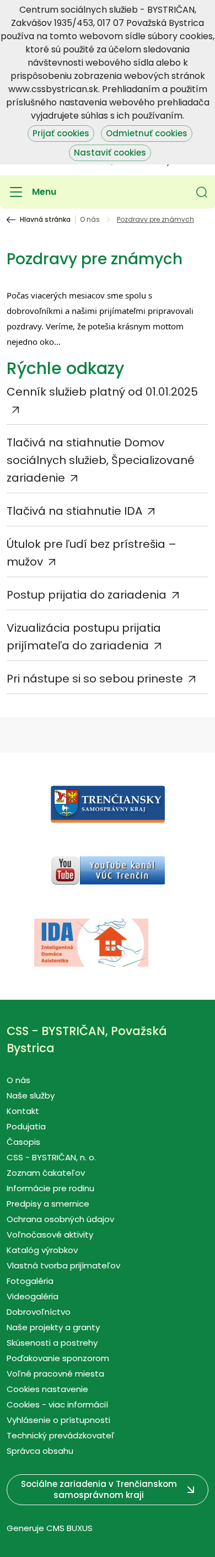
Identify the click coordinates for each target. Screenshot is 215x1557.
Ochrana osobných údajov (60, 1219)
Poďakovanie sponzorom (58, 1358)
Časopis (23, 1142)
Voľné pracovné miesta (55, 1373)
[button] (202, 192)
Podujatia (26, 1126)
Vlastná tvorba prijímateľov (63, 1265)
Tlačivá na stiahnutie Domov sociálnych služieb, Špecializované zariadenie (101, 460)
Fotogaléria (30, 1281)
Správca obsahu (40, 1451)
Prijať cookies (61, 133)
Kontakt (23, 1111)
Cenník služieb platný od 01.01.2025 (102, 391)
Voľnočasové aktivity (50, 1234)
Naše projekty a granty (53, 1327)
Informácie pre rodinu (50, 1188)
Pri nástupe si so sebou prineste (95, 678)
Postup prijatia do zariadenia (86, 594)
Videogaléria (32, 1296)
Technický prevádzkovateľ (61, 1435)
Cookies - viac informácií (57, 1404)
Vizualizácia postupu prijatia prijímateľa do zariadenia (84, 636)
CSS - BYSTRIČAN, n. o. (51, 1157)
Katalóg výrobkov (42, 1250)
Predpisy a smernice (48, 1203)
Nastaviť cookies (110, 152)
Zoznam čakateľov (46, 1173)
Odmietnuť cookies (146, 133)
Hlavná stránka (45, 219)
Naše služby (31, 1095)
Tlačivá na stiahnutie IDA (74, 511)
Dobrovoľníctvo (39, 1312)
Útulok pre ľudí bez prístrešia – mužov (91, 552)
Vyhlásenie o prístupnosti (58, 1420)
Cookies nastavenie (47, 1389)
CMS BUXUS (69, 1528)
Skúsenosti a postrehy (52, 1342)
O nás (90, 219)
